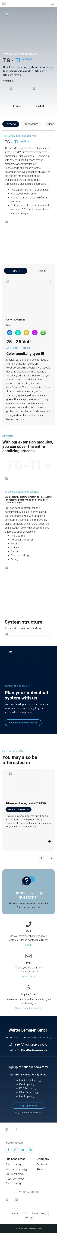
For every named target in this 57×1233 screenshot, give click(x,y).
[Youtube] (23, 1150)
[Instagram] (16, 1150)
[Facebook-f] (8, 1150)
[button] (9, 332)
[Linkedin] (30, 1150)
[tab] (10, 124)
